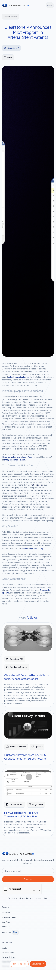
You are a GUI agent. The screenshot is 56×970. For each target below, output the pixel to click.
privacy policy (41, 898)
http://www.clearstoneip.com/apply (17, 457)
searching (32, 548)
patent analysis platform (19, 377)
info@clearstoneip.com (14, 460)
